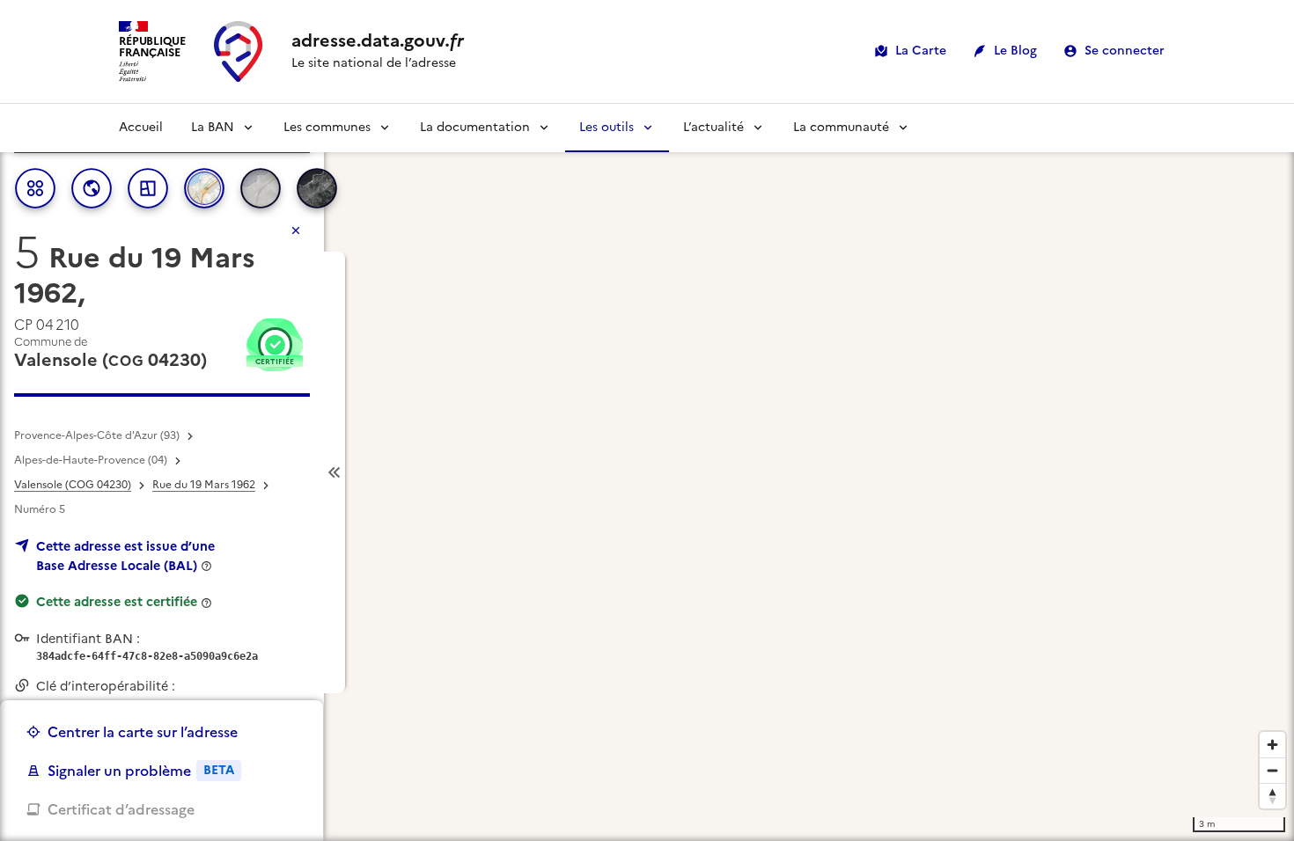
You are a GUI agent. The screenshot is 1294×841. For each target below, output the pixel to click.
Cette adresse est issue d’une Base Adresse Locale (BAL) (125, 556)
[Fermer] (296, 230)
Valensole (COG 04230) (72, 485)
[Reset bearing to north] (1272, 795)
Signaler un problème (141, 770)
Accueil (141, 127)
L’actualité (713, 127)
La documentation (475, 127)
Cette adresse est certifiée (116, 601)
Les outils (606, 127)
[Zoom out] (1272, 770)
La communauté (841, 127)
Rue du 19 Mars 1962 (203, 485)
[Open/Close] (334, 473)
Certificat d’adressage (121, 809)
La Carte (920, 50)
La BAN (212, 127)
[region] (647, 472)
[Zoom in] (1272, 744)
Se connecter (1124, 50)
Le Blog (1015, 50)
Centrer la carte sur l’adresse (143, 731)
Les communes (327, 127)
